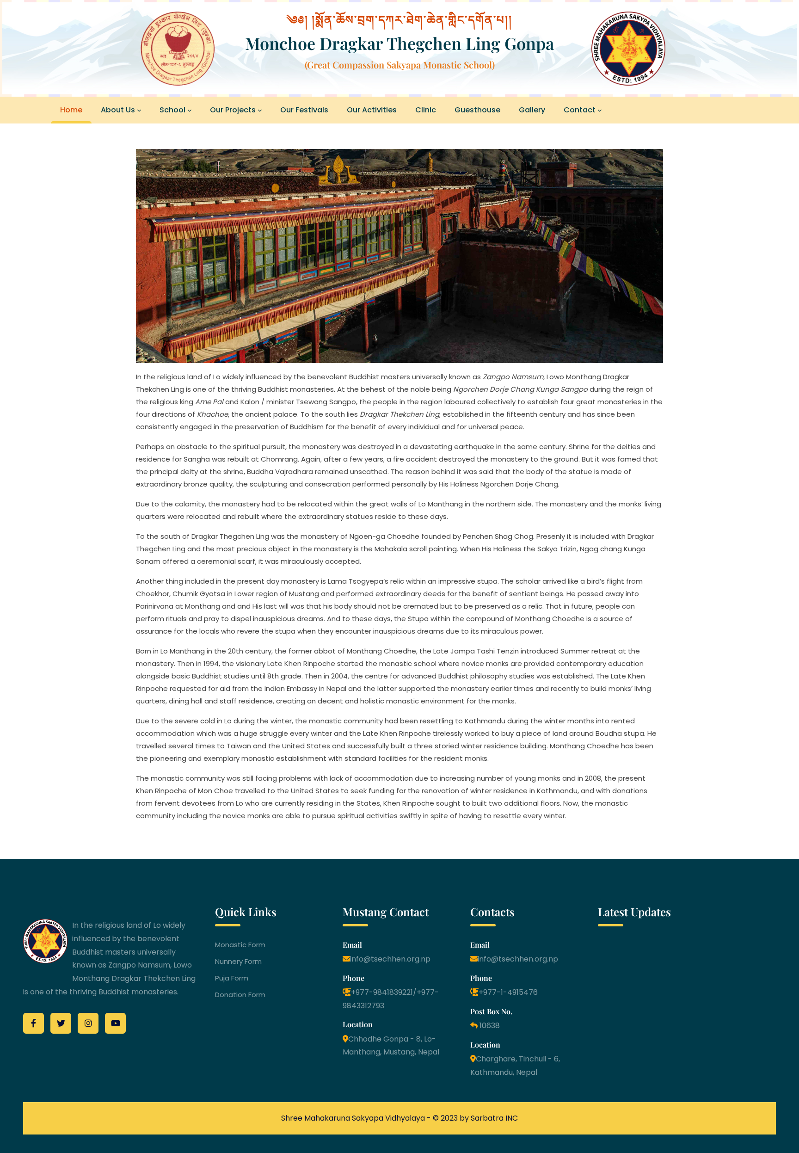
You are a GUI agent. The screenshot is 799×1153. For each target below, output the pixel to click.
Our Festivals (304, 110)
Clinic (425, 110)
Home (71, 110)
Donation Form (240, 994)
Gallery (532, 110)
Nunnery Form (238, 961)
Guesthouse (477, 110)
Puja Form (231, 978)
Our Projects (233, 110)
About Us (118, 110)
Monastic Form (240, 945)
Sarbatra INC (494, 1118)
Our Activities (372, 110)
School (172, 110)
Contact (580, 110)
